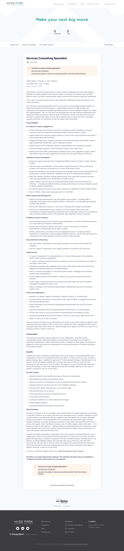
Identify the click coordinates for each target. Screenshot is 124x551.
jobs (14, 45)
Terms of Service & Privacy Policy (75, 544)
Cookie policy (66, 506)
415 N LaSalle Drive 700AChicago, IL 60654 (96, 526)
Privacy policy (57, 506)
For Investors (69, 528)
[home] (15, 4)
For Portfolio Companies (74, 525)
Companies (45, 525)
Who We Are (46, 521)
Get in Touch (69, 532)
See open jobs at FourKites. (40, 71)
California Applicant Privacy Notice (71, 451)
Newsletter (69, 521)
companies (29, 45)
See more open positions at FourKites (62, 485)
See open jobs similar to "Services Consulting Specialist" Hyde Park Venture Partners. (58, 73)
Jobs (42, 528)
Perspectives (45, 532)
